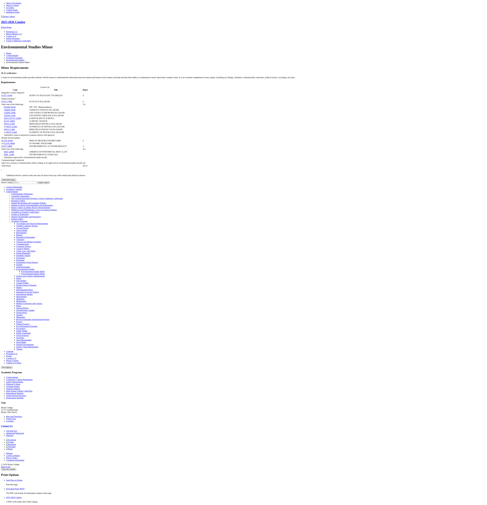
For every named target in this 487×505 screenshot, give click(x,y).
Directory (10, 435)
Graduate (9, 351)
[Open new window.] (11, 440)
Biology (19, 235)
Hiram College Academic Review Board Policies (30, 208)
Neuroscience (21, 313)
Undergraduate (12, 55)
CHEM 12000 (9, 113)
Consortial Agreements (20, 196)
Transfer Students (13, 389)
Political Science (22, 324)
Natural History (22, 308)
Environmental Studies (15, 60)
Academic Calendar (14, 189)
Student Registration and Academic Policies (28, 203)
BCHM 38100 (10, 107)
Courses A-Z (11, 36)
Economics (20, 258)
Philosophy (20, 317)
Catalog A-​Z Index (13, 363)
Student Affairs (17, 219)
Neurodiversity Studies (25, 310)
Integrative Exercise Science (27, 292)
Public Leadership (23, 333)
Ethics (18, 278)
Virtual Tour (11, 419)
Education (20, 260)
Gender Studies (22, 283)
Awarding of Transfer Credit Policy (25, 212)
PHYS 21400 (11, 132)
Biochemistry (21, 233)
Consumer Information (15, 460)
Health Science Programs (26, 285)
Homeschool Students (15, 398)
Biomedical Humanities (25, 237)
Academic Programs (14, 58)
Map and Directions (14, 416)
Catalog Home (12, 10)
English (19, 265)
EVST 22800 (9, 121)
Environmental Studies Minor (33, 274)
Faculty (9, 356)
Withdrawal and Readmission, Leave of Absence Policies (34, 210)
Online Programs (13, 38)
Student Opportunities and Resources (26, 217)
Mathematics (21, 301)
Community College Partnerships (19, 380)
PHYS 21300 (11, 127)
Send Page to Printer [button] (14, 480)
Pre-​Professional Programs (26, 326)
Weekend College (13, 384)
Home (8, 53)
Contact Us (7, 426)
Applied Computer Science (27, 226)
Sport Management (23, 340)
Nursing (19, 315)
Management (21, 297)
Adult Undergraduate (14, 382)
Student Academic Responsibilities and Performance (32, 205)
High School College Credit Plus (19, 391)
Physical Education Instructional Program (32, 319)
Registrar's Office (18, 201)
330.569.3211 (11, 431)
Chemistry (20, 239)
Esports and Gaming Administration (30, 276)
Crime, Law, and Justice (26, 251)
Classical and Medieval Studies (28, 242)
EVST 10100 (6, 95)
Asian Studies (21, 230)
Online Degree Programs (16, 396)
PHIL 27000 (9, 154)
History (19, 287)
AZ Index (10, 8)
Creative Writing (22, 249)
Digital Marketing (23, 253)
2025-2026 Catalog (13, 22)
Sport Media (21, 342)
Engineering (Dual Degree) (27, 262)
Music (18, 306)
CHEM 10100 (9, 110)
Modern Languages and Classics (29, 303)
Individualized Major (24, 290)
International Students (14, 393)
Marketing (20, 299)
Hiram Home (6, 27)
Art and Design (22, 228)
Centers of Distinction (20, 214)
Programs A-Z (12, 32)
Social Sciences (22, 335)
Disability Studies (23, 255)
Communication (22, 244)
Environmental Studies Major (33, 271)
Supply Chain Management (27, 347)
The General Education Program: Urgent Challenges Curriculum (37, 198)
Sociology (20, 338)
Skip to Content (12, 5)
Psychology (21, 329)
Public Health (21, 331)
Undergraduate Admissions (22, 194)
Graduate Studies (13, 386)
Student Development (25, 345)
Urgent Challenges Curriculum (18, 41)
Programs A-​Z (12, 354)
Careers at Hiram (13, 456)
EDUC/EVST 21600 (12, 118)
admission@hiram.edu (15, 433)
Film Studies (21, 281)
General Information (14, 187)
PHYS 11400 (9, 129)
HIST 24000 (9, 152)
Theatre (19, 349)
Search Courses (12, 361)
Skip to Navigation (13, 3)
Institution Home (13, 12)
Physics (19, 322)
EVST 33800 (6, 146)
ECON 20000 (9, 143)
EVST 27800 (6, 101)
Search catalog (7, 182)
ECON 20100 (7, 141)
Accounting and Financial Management (32, 223)
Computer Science (23, 246)
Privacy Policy (12, 458)
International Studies (24, 294)
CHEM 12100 (9, 115)
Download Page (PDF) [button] (15, 489)
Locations (10, 421)
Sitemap (9, 453)
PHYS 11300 (9, 124)
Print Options (7, 367)
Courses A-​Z (11, 358)
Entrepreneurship (23, 267)
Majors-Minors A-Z (14, 34)
